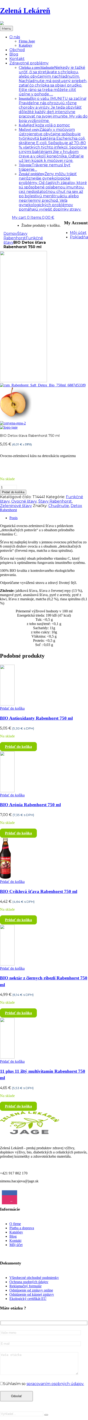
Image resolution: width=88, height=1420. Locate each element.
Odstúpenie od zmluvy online (31, 1290)
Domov (10, 233)
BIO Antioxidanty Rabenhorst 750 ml (36, 718)
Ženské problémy (53, 191)
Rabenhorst (8, 510)
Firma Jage (27, 41)
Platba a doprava (21, 1228)
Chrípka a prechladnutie (53, 81)
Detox (76, 505)
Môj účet (16, 1245)
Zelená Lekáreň (25, 10)
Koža (44, 125)
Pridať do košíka (13, 492)
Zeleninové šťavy (16, 505)
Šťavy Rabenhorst (15, 235)
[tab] (48, 518)
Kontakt (15, 1241)
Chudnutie (58, 505)
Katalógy (25, 45)
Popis (13, 518)
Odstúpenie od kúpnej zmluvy (31, 1294)
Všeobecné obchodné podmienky (34, 1278)
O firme (15, 1224)
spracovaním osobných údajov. (55, 1384)
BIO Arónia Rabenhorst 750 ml (30, 804)
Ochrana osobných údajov (28, 1282)
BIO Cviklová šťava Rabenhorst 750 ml (38, 891)
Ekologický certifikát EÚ (27, 1299)
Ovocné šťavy (24, 501)
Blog (13, 1236)
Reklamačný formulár (25, 1286)
